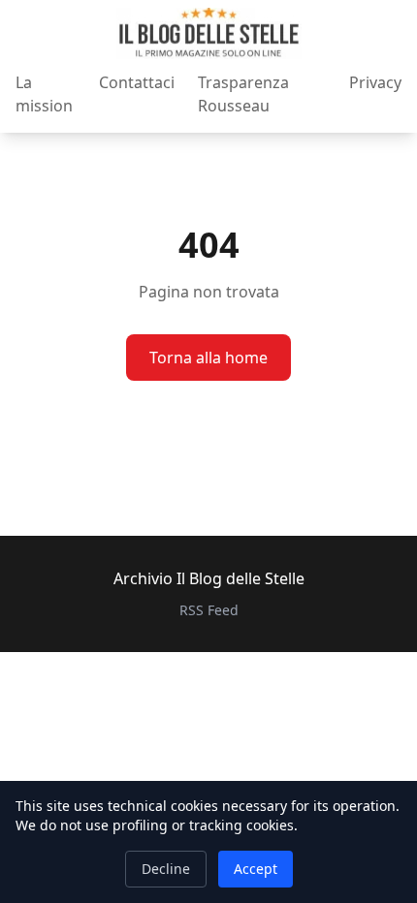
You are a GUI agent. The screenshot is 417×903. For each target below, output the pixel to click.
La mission (44, 94)
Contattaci (137, 82)
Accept (255, 868)
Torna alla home (208, 357)
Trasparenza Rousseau (243, 94)
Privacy (375, 82)
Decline (166, 868)
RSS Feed (209, 610)
